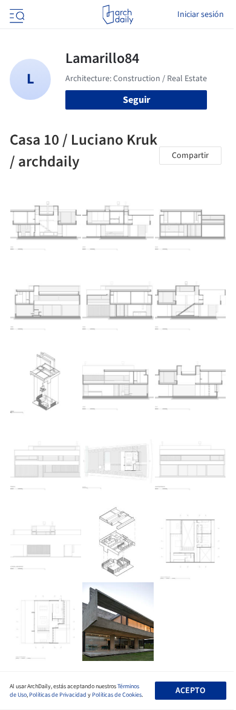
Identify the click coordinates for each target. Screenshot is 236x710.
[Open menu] (15, 14)
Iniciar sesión (200, 14)
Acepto (190, 691)
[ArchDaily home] (117, 14)
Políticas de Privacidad (58, 695)
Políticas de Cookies (117, 695)
